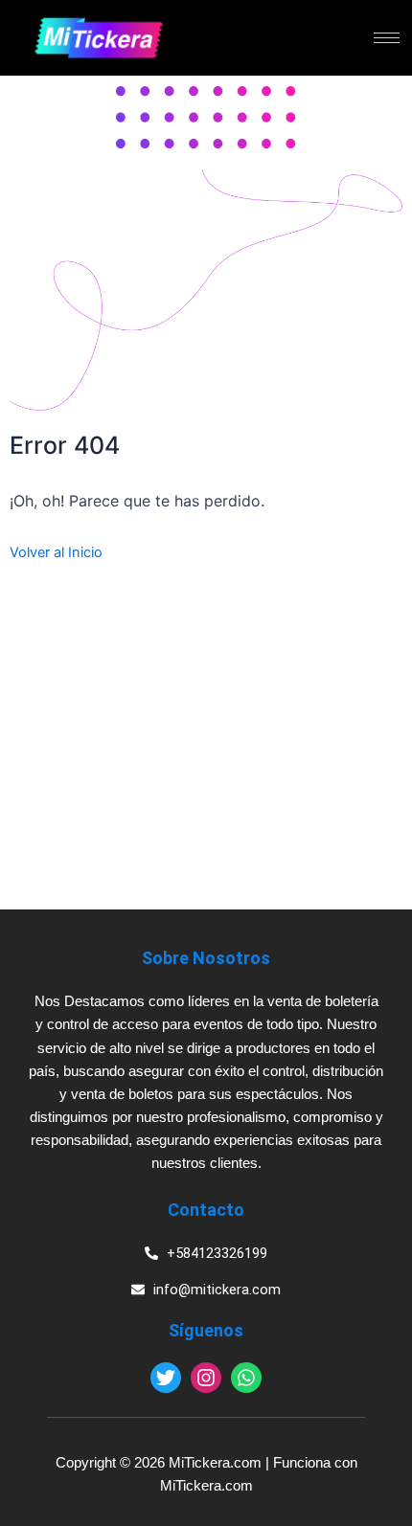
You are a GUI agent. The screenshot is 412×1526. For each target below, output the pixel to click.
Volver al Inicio (56, 552)
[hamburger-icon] (386, 38)
